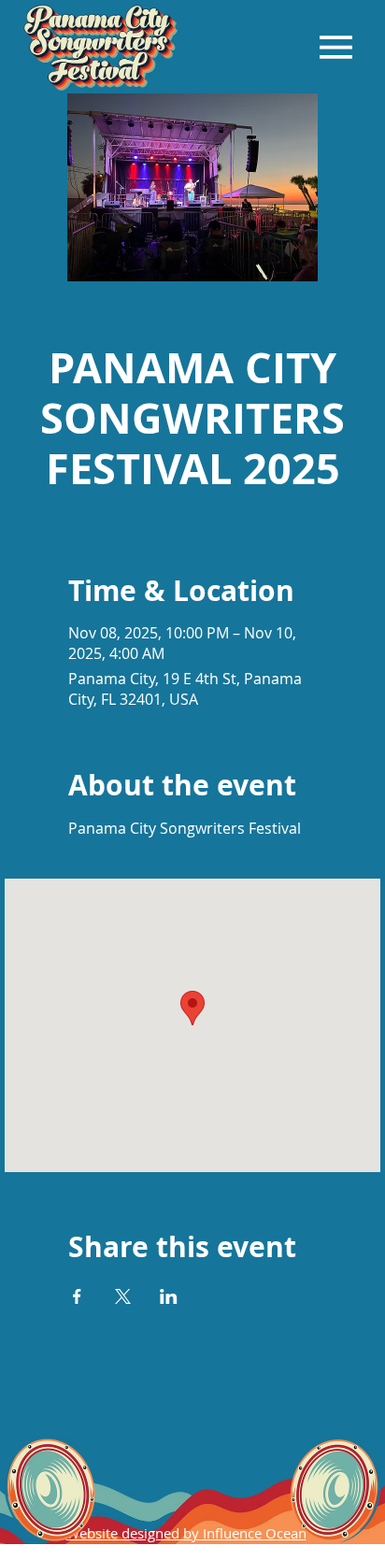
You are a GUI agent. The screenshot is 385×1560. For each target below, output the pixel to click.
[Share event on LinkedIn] (169, 1296)
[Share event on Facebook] (77, 1296)
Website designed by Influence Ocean (186, 1533)
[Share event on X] (123, 1296)
